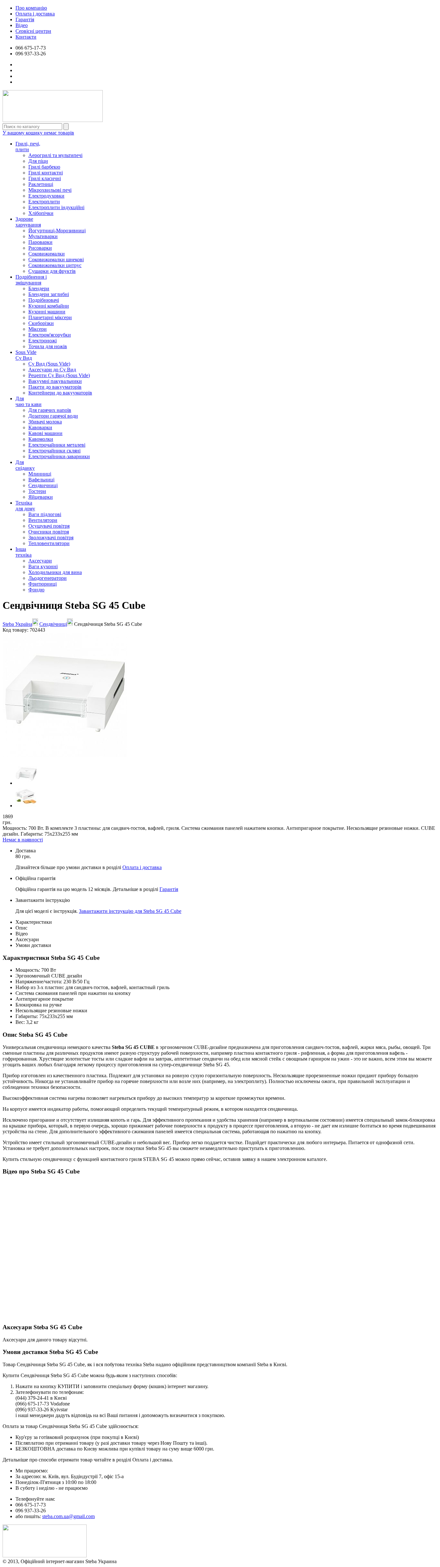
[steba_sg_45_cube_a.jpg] (26, 783)
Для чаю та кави (28, 401)
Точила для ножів (47, 346)
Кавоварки (40, 427)
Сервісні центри (33, 31)
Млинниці (39, 474)
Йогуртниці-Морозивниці (57, 230)
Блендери (38, 288)
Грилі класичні (44, 178)
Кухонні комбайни (48, 306)
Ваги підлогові (44, 514)
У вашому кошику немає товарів (38, 132)
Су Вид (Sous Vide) (49, 363)
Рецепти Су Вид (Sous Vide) (59, 375)
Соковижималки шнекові (56, 259)
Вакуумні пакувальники (55, 381)
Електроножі (42, 340)
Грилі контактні (45, 172)
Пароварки (40, 242)
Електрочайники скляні (54, 450)
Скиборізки (41, 323)
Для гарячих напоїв (49, 410)
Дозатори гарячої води (53, 416)
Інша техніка (23, 552)
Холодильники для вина (55, 572)
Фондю (36, 589)
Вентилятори (42, 520)
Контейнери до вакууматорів (60, 392)
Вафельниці (41, 479)
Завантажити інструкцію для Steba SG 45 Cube (130, 911)
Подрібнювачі (43, 300)
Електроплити (44, 201)
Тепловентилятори (49, 543)
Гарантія (24, 19)
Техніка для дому (25, 505)
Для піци (38, 161)
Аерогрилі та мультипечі (55, 155)
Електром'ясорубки (49, 335)
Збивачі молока (45, 421)
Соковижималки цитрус (54, 265)
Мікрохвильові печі (50, 190)
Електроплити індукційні (56, 207)
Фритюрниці (42, 584)
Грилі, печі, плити (27, 146)
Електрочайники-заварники (59, 456)
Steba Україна (17, 624)
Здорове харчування (28, 221)
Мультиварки (43, 236)
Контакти (25, 37)
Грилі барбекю (44, 167)
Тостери (37, 491)
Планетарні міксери (50, 317)
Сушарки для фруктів (52, 271)
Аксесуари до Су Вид (52, 369)
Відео (21, 25)
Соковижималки (46, 253)
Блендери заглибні (48, 294)
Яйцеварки (40, 497)
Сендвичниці (43, 485)
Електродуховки (46, 196)
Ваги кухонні (43, 566)
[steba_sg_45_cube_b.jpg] (26, 805)
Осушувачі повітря (49, 526)
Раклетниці (40, 184)
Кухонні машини (46, 311)
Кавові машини (45, 433)
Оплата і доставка (35, 13)
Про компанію (31, 8)
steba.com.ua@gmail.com (68, 1516)
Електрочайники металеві (56, 445)
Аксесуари (40, 560)
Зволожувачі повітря (50, 537)
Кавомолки (40, 439)
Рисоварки (40, 248)
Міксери (37, 329)
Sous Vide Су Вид (25, 355)
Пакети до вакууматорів (54, 387)
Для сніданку (25, 465)
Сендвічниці (53, 624)
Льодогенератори (47, 578)
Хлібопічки (40, 213)
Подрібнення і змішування (31, 279)
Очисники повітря (48, 531)
